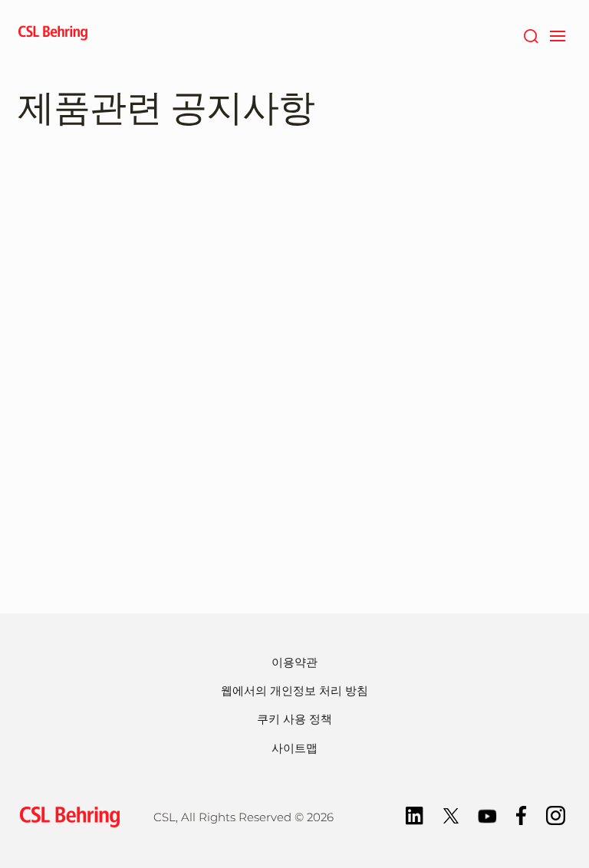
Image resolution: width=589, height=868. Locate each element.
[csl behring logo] (66, 815)
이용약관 (294, 662)
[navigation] (557, 34)
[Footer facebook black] (521, 814)
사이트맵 (294, 748)
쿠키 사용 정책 (294, 719)
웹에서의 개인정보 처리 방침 (294, 690)
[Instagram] (555, 814)
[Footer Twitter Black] (451, 814)
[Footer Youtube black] (487, 814)
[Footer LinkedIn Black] (414, 814)
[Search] (530, 34)
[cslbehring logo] (52, 34)
